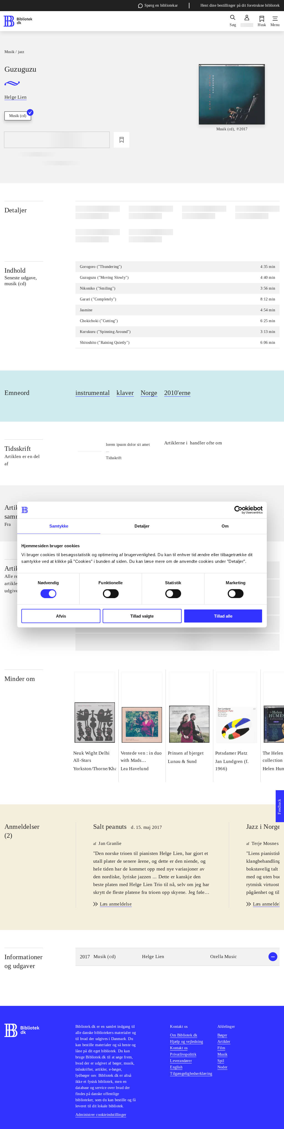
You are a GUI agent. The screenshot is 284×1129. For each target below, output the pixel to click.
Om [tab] (225, 526)
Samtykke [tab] (59, 526)
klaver (125, 392)
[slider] (232, 105)
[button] (177, 957)
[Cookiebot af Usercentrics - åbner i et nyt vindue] (238, 510)
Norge (149, 392)
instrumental (92, 392)
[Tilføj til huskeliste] (121, 140)
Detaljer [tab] (142, 526)
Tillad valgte (142, 615)
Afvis (61, 615)
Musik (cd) (17, 116)
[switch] (111, 593)
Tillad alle (223, 615)
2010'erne (177, 392)
